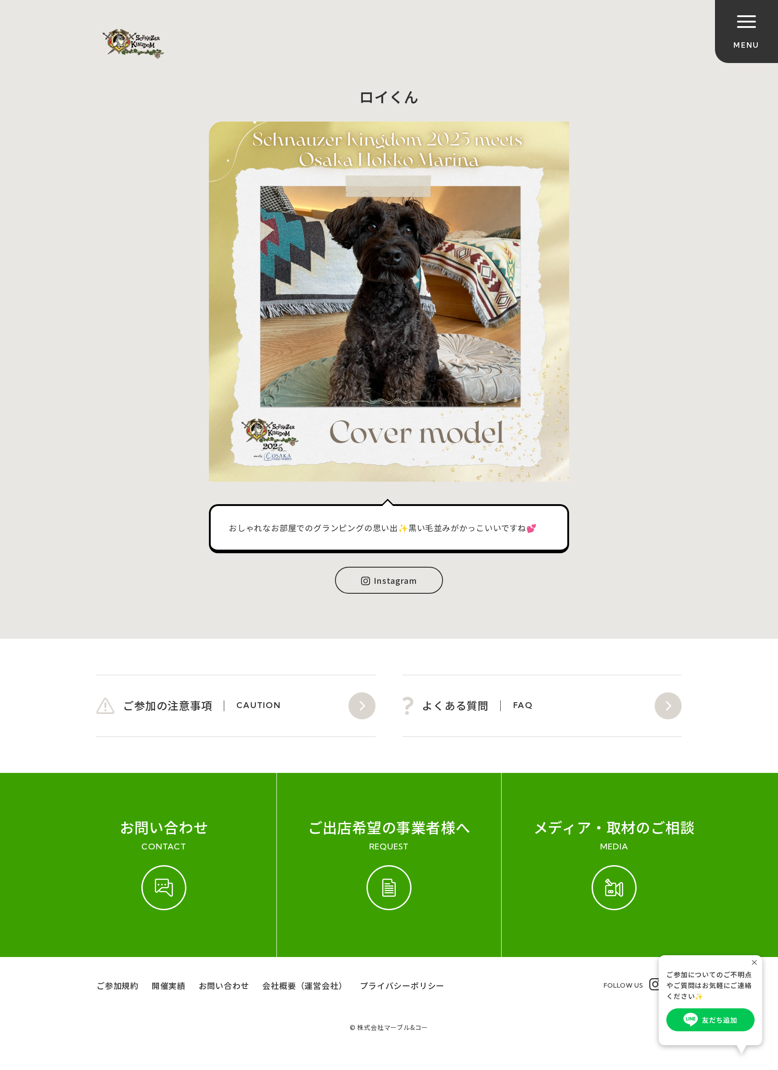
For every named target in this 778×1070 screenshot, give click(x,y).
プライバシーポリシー (402, 985)
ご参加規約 (117, 985)
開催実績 (168, 985)
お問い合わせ (224, 985)
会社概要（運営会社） (304, 985)
